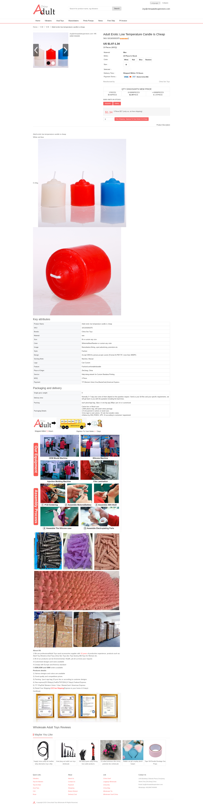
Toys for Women (38, 782)
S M (41, 27)
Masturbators (73, 21)
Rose (34, 794)
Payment (71, 785)
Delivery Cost (72, 794)
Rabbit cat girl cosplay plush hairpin (132, 762)
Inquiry (108, 103)
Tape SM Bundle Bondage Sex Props (155, 762)
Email (117, 103)
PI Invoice (123, 21)
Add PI (124, 103)
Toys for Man (37, 785)
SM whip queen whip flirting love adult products (88, 762)
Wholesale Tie (107, 791)
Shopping (71, 788)
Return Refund (73, 791)
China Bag (106, 788)
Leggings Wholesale (109, 782)
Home (37, 21)
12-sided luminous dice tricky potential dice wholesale (111, 762)
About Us (71, 778)
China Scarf (107, 778)
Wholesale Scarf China (110, 794)
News (100, 21)
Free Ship (111, 21)
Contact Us (71, 782)
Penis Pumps (88, 21)
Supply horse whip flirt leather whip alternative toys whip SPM (44, 763)
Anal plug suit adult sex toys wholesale (66, 762)
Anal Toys (60, 21)
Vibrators (48, 21)
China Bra (106, 785)
